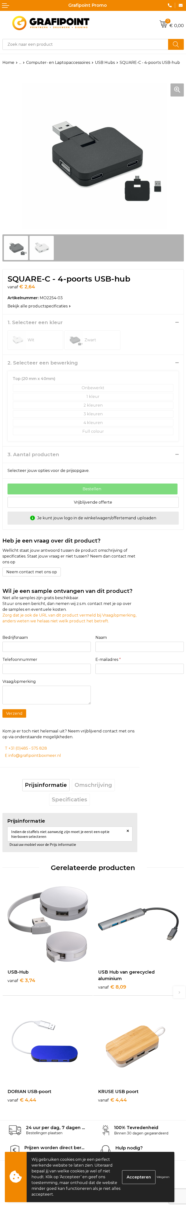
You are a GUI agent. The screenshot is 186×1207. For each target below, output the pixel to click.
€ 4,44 (22, 1100)
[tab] (46, 785)
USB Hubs (105, 62)
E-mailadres (108, 659)
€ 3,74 (21, 980)
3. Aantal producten (33, 454)
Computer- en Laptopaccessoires (58, 62)
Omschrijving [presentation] (93, 785)
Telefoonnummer (19, 659)
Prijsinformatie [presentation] (46, 785)
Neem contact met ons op (31, 572)
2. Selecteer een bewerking (43, 363)
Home (8, 62)
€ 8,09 (112, 987)
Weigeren (163, 1177)
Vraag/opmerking (19, 681)
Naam (101, 637)
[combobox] (85, 44)
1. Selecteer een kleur (35, 322)
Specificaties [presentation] (69, 799)
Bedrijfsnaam (15, 637)
